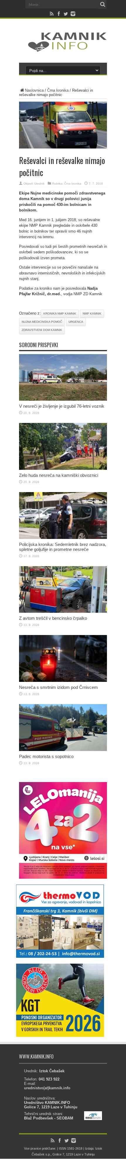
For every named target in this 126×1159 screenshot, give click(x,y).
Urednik (39, 183)
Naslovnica (34, 90)
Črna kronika (58, 90)
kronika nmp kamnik (59, 313)
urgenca (76, 321)
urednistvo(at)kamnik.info (47, 1088)
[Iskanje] (102, 4)
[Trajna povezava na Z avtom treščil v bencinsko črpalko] (63, 611)
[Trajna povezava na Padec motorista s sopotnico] (63, 749)
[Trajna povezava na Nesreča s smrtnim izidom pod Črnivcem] (63, 680)
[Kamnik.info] (63, 48)
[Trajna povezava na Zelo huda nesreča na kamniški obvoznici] (63, 468)
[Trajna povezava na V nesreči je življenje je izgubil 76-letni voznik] (63, 399)
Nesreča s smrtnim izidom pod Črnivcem (58, 687)
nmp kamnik (92, 313)
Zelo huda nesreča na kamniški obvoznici (58, 475)
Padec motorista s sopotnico (46, 756)
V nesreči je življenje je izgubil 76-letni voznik (61, 406)
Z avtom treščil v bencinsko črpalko (53, 618)
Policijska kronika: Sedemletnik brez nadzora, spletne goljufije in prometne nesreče (62, 547)
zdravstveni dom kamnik (42, 330)
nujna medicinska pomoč (42, 321)
